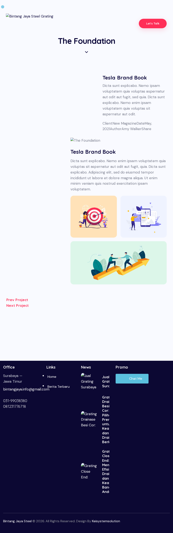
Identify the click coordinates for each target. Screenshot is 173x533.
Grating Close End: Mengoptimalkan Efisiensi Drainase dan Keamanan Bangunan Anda (105, 471)
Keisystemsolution (106, 521)
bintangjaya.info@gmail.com (26, 389)
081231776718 (14, 406)
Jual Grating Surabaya (105, 381)
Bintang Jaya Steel (17, 521)
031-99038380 (15, 400)
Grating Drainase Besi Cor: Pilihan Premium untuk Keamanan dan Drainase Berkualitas (105, 419)
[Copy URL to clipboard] (117, 135)
